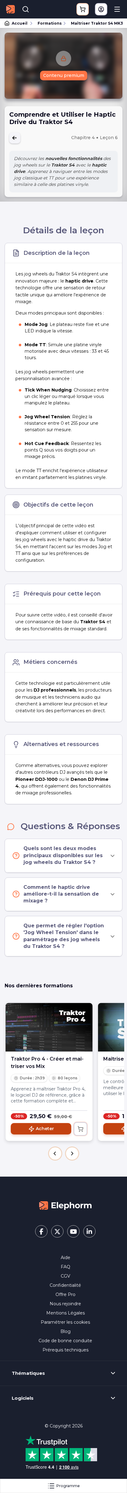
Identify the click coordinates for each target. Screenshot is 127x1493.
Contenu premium (63, 75)
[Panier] (82, 9)
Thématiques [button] (28, 1373)
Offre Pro (65, 1294)
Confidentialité (65, 1285)
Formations (50, 23)
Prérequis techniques (65, 1350)
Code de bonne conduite (65, 1340)
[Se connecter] (101, 9)
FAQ (65, 1267)
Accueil (19, 23)
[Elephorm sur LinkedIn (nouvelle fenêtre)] (89, 1231)
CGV (65, 1276)
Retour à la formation (14, 137)
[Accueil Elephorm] (65, 1205)
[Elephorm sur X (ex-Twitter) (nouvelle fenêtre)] (57, 1231)
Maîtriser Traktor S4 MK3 (96, 23)
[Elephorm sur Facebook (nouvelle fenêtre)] (41, 1231)
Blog (65, 1331)
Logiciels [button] (23, 1398)
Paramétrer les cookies (65, 1322)
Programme (68, 1485)
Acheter (45, 1128)
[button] (55, 1153)
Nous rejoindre (65, 1303)
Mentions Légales (65, 1313)
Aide (65, 1257)
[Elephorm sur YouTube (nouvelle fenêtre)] (73, 1231)
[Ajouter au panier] (80, 1129)
